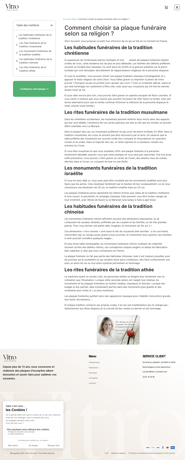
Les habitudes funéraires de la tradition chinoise (35, 61)
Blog (74, 19)
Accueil (66, 19)
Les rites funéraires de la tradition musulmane (32, 44)
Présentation (94, 362)
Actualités (93, 378)
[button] (51, 25)
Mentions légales (118, 453)
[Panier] (166, 7)
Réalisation (93, 368)
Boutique (93, 373)
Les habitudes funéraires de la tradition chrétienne (35, 36)
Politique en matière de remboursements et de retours (152, 453)
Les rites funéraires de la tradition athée (32, 69)
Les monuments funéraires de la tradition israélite (35, 53)
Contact (92, 383)
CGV (106, 453)
